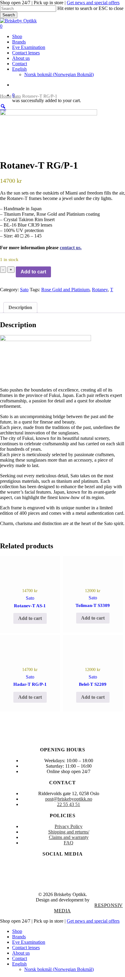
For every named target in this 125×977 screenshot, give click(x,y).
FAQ (68, 842)
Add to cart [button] (30, 618)
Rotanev (100, 289)
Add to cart (33, 271)
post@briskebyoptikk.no (68, 798)
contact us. (71, 247)
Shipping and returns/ (68, 831)
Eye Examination (28, 942)
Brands (19, 936)
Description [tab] (20, 307)
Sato (17, 96)
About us (21, 953)
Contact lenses (26, 947)
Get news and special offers (93, 2)
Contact (19, 958)
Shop (17, 931)
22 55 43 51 (68, 804)
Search (8, 15)
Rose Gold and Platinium (65, 289)
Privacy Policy (69, 826)
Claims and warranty (69, 837)
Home (6, 96)
